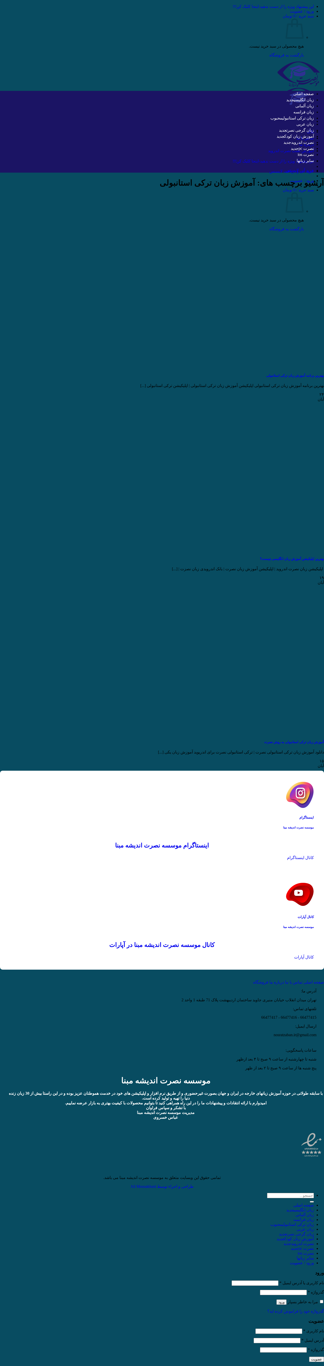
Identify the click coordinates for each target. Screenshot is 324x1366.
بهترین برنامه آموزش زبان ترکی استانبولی (295, 375)
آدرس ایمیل (312, 1340)
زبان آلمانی (304, 106)
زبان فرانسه (303, 112)
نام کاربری (313, 1331)
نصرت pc (306, 148)
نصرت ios (306, 154)
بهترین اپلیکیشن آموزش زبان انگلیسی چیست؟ (292, 559)
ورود (281, 1302)
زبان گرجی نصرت (300, 130)
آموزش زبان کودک (299, 136)
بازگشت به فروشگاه (286, 55)
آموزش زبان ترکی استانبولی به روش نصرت (294, 742)
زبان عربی (305, 124)
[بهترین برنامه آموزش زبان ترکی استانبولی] (248, 365)
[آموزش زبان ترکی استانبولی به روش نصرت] (248, 732)
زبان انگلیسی (304, 100)
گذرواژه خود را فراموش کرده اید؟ (295, 1311)
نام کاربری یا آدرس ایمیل (301, 1283)
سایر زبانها (305, 160)
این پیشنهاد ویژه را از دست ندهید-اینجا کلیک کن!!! (273, 6)
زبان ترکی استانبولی (298, 118)
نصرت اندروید (302, 142)
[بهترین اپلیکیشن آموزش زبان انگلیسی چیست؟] (248, 549)
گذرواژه (316, 1292)
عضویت (316, 1359)
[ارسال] (312, 1201)
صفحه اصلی (303, 94)
